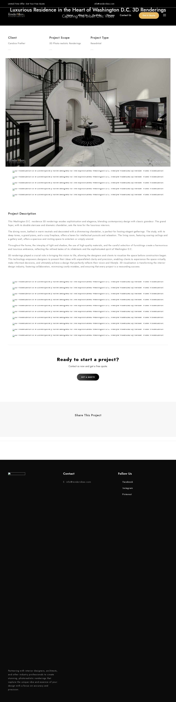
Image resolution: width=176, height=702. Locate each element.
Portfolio (97, 15)
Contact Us (125, 15)
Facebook (128, 481)
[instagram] (167, 3)
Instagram (128, 488)
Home (70, 15)
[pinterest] (162, 3)
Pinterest (127, 494)
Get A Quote (149, 15)
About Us (82, 15)
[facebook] (157, 3)
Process (111, 15)
